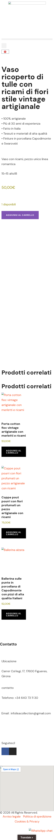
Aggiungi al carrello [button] (13, 451)
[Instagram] (12, 751)
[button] (27, 39)
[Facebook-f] (5, 751)
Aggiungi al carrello (20, 215)
